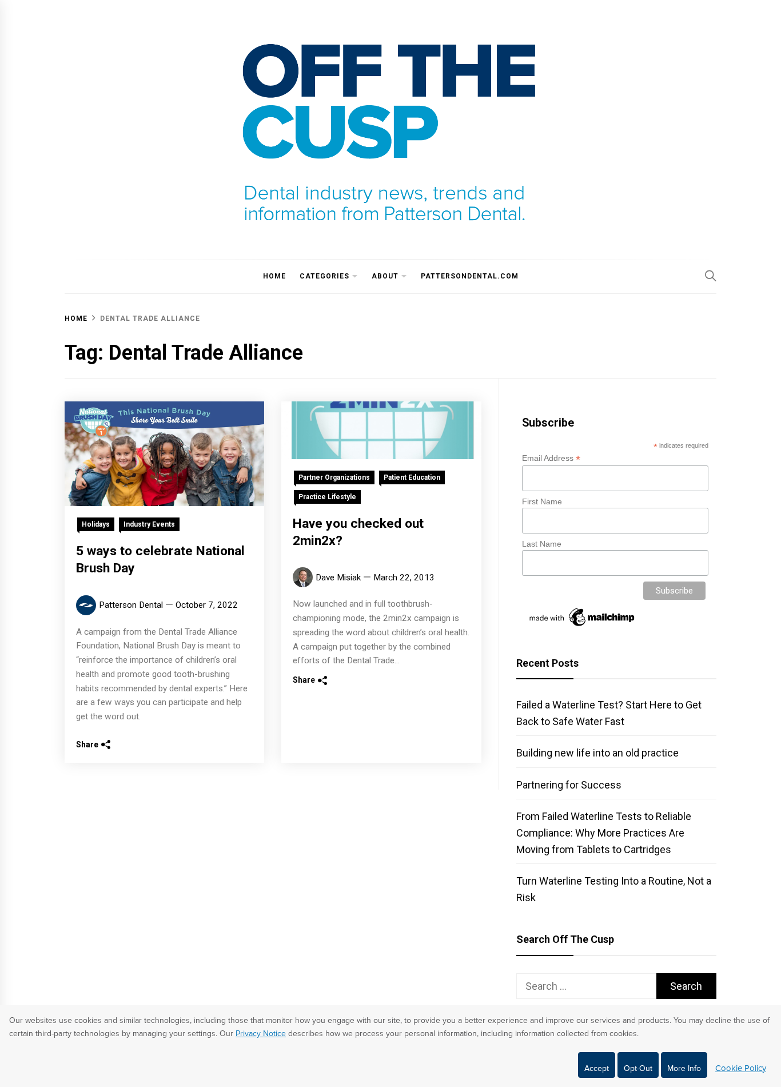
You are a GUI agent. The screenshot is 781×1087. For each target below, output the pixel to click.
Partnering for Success (568, 785)
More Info (684, 1068)
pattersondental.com (470, 276)
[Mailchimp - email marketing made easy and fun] (582, 626)
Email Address (551, 458)
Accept (596, 1068)
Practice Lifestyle (327, 497)
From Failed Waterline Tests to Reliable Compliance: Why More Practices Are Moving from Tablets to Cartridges (603, 832)
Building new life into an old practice (597, 753)
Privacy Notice (261, 1033)
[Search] (710, 276)
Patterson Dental (131, 605)
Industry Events (149, 524)
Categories (324, 276)
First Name (542, 501)
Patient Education (412, 477)
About (385, 276)
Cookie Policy (740, 1068)
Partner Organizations (334, 477)
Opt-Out (638, 1068)
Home (274, 276)
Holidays (96, 524)
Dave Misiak (338, 577)
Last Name (541, 543)
